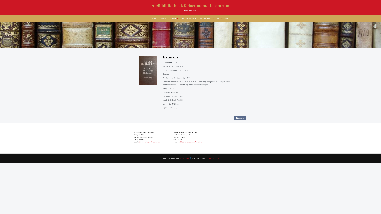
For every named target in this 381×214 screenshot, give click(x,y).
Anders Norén (214, 158)
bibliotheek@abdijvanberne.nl (149, 142)
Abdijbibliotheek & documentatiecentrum (190, 5)
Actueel (163, 18)
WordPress (184, 158)
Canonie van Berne (189, 18)
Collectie (173, 18)
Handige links (205, 18)
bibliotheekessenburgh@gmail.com (191, 142)
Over (217, 18)
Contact (226, 18)
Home (154, 18)
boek (175, 62)
